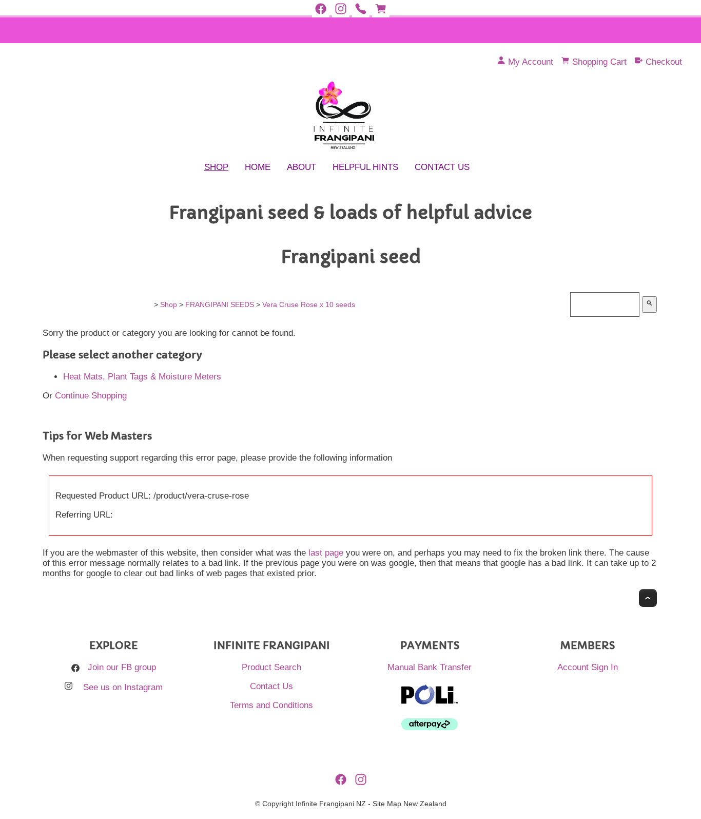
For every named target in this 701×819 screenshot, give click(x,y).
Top (648, 598)
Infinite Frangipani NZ (331, 803)
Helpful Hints (365, 167)
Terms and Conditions (271, 705)
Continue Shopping (91, 396)
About (301, 167)
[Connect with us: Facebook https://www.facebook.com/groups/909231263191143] (320, 9)
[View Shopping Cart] (381, 9)
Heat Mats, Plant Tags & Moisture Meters (142, 377)
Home (257, 167)
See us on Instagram (123, 687)
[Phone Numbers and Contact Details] (360, 9)
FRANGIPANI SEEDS (219, 304)
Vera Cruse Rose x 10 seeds (308, 304)
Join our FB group (122, 667)
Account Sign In (587, 667)
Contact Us (442, 167)
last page (325, 553)
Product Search (271, 667)
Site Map (387, 803)
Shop (216, 167)
